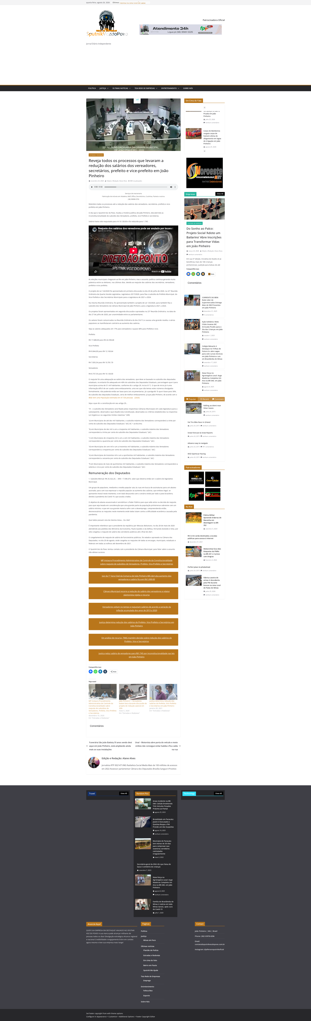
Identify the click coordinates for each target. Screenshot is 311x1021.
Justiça (103, 88)
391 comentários (208, 447)
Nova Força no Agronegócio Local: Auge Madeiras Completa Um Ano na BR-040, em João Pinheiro (212, 378)
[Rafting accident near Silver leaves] (194, 408)
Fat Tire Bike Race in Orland (199, 422)
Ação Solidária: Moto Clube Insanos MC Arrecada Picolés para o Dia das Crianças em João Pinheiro (212, 327)
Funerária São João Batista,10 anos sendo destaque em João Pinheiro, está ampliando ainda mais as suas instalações (110, 746)
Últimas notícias (120, 88)
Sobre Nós (188, 88)
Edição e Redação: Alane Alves (117, 181)
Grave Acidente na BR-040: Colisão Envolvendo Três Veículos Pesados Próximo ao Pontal (162, 805)
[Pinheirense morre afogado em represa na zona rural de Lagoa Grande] (194, 144)
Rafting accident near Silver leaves (212, 406)
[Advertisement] (155, 67)
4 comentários (209, 315)
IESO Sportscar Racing (197, 454)
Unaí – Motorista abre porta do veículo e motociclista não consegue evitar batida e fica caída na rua (156, 746)
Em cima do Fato (150, 960)
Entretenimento (169, 88)
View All (220, 194)
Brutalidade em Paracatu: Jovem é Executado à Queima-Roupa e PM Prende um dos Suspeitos (163, 823)
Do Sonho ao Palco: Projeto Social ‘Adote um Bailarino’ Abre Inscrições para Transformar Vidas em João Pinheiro (203, 237)
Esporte (146, 995)
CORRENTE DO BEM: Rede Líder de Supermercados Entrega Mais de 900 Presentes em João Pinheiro (212, 302)
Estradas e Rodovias (96, 155)
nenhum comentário (212, 133)
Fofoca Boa (147, 990)
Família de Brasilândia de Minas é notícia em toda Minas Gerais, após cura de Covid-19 (163, 905)
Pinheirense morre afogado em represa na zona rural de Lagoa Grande (211, 145)
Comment (219, 399)
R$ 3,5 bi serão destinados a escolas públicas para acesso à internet (202, 537)
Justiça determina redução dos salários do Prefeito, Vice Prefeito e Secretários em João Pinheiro (162, 703)
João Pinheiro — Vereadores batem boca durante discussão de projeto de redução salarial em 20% (133, 704)
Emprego (147, 980)
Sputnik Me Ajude (150, 970)
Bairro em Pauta (150, 965)
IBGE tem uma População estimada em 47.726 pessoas (114, 397)
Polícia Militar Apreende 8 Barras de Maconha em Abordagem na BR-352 (212, 520)
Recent (206, 399)
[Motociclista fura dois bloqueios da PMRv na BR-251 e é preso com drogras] (194, 554)
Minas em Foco (149, 940)
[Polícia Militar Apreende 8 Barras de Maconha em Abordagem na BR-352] (194, 522)
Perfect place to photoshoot (199, 567)
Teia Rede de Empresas (145, 88)
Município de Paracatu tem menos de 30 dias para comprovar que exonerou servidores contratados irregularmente (162, 847)
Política (92, 88)
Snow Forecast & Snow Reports (200, 433)
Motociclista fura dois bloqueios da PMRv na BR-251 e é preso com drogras (212, 553)
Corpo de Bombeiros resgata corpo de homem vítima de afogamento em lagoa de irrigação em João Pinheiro (212, 120)
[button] (107, 88)
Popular (192, 399)
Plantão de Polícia (150, 950)
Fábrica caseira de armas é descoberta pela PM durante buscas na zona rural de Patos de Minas (212, 582)
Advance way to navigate (198, 443)
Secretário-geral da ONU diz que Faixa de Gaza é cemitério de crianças (154, 865)
